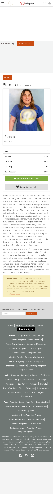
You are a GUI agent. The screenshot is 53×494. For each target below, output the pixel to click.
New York (34, 384)
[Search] (45, 3)
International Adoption (16, 365)
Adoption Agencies (26, 431)
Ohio (21, 388)
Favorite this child (28, 187)
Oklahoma (30, 388)
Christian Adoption (34, 361)
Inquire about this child (27, 178)
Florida (8, 379)
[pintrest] (32, 455)
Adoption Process (34, 428)
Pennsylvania (43, 388)
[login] (50, 3)
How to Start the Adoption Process (26, 415)
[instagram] (27, 455)
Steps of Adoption (17, 419)
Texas (25, 392)
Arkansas (34, 375)
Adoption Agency (16, 361)
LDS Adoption (35, 423)
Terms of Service (43, 444)
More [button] (24, 43)
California (45, 375)
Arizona (24, 375)
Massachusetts (30, 379)
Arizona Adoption (18, 339)
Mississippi (10, 384)
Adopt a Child (24, 335)
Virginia (41, 392)
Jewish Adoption (17, 428)
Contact (19, 325)
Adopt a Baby (38, 335)
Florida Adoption (18, 352)
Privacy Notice (7, 447)
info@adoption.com (14, 294)
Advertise (30, 325)
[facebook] (21, 455)
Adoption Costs (35, 352)
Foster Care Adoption (15, 344)
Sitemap (40, 325)
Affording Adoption (37, 365)
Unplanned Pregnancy (36, 344)
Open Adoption (35, 339)
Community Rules (23, 447)
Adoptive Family (16, 357)
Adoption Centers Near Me (21, 402)
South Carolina (14, 392)
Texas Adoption (36, 348)
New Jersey (22, 384)
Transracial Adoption (34, 357)
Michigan (43, 379)
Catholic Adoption (19, 423)
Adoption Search (26, 369)
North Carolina (9, 388)
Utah (33, 392)
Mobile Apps (26, 329)
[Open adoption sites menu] (10, 3)
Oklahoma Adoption (18, 348)
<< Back (7, 77)
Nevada (43, 384)
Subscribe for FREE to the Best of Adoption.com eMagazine (23, 309)
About (11, 325)
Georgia (17, 379)
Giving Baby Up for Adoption (18, 406)
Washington (26, 396)
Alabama (15, 375)
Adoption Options (26, 410)
